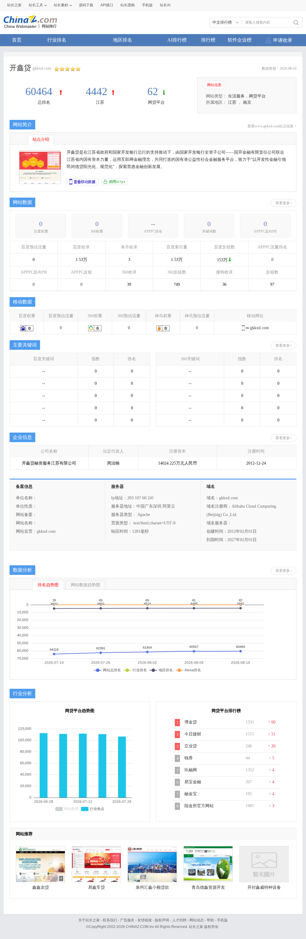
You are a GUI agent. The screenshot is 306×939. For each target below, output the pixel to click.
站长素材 (61, 5)
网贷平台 (156, 102)
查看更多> (284, 203)
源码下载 (86, 5)
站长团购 (127, 5)
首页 (17, 39)
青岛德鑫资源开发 (208, 887)
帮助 (210, 920)
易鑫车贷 (96, 887)
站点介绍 (41, 139)
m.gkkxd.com (257, 328)
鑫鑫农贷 (40, 887)
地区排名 (122, 39)
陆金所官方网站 (199, 806)
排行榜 (208, 39)
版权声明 (162, 920)
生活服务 (236, 96)
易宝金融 (192, 782)
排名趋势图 (48, 585)
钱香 (188, 758)
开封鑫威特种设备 (264, 887)
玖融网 (190, 770)
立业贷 (190, 746)
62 (152, 91)
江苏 (100, 102)
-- (153, 224)
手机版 (222, 920)
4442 (96, 91)
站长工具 (36, 5)
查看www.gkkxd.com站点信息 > (271, 126)
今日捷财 (192, 734)
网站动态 (196, 920)
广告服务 (127, 920)
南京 (247, 102)
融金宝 (190, 794)
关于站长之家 (89, 920)
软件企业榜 (240, 39)
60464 (40, 91)
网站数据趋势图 (85, 585)
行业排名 (56, 39)
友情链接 (144, 920)
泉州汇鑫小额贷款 (152, 887)
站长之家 (14, 5)
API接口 (106, 5)
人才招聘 (179, 920)
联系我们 (110, 920)
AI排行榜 (177, 39)
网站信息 (214, 85)
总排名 (44, 102)
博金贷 (190, 722)
